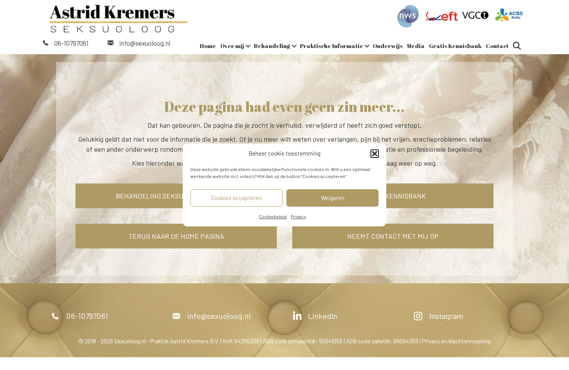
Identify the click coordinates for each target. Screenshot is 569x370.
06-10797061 (71, 43)
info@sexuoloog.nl (144, 43)
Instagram (446, 315)
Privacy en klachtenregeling (456, 340)
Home (208, 46)
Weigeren (332, 197)
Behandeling (272, 46)
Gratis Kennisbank (455, 46)
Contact (497, 46)
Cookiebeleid (273, 216)
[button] (375, 154)
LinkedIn (323, 315)
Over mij (232, 46)
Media (416, 46)
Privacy (298, 216)
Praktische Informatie (331, 46)
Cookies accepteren (236, 197)
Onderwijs (388, 46)
